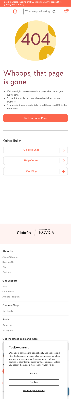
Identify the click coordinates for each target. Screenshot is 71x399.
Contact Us (8, 292)
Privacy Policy (48, 365)
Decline (34, 382)
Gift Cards (7, 311)
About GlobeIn (10, 257)
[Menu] (5, 11)
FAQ (4, 286)
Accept (34, 373)
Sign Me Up (8, 262)
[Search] (54, 11)
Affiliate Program (11, 297)
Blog (4, 267)
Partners (6, 272)
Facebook (7, 325)
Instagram (7, 330)
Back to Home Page (35, 118)
